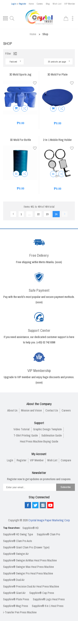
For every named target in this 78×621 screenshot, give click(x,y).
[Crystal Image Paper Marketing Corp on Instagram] (43, 505)
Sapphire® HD (30, 528)
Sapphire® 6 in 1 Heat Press (47, 606)
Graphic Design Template (47, 429)
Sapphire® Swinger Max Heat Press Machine (28, 566)
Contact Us (51, 410)
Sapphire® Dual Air (14, 580)
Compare (66, 460)
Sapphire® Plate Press (16, 599)
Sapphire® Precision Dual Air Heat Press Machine (31, 586)
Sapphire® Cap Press (41, 593)
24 (56, 214)
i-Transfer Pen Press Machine (20, 612)
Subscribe (66, 487)
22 (38, 214)
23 (47, 214)
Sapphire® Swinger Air (16, 553)
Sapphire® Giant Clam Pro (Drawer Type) (26, 547)
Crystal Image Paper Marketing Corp (49, 520)
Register (22, 4)
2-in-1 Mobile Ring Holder (57, 140)
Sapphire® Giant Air (14, 593)
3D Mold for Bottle (20, 140)
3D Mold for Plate (57, 74)
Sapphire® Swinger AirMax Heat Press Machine (30, 560)
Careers (40, 4)
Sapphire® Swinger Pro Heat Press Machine (28, 573)
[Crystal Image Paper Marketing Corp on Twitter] (35, 505)
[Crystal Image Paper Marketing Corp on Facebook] (28, 505)
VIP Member (69, 4)
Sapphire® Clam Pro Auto (17, 541)
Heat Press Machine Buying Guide (39, 441)
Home (31, 4)
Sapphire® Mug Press (15, 606)
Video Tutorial (22, 429)
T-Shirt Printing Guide (26, 435)
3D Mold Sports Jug (20, 74)
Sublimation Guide (51, 435)
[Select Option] (16, 174)
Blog (48, 4)
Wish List (57, 4)
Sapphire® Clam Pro (48, 534)
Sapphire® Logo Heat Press (49, 599)
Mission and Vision (31, 410)
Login (13, 4)
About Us (12, 410)
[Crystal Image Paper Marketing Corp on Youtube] (50, 505)
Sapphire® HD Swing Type (18, 534)
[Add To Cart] (16, 108)
